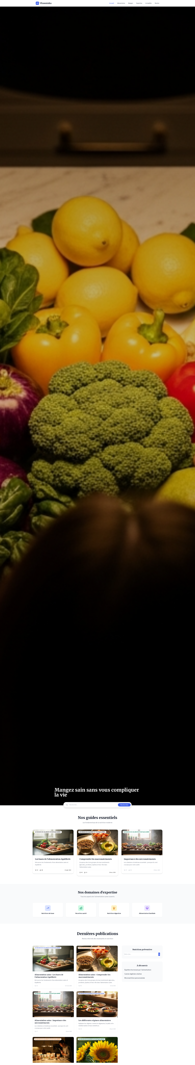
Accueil (111, 3)
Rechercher (124, 805)
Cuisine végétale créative (133, 974)
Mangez (130, 3)
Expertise (139, 3)
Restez (157, 3)
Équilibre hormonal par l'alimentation (137, 970)
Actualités (148, 3)
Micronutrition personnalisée (134, 978)
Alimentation (121, 3)
